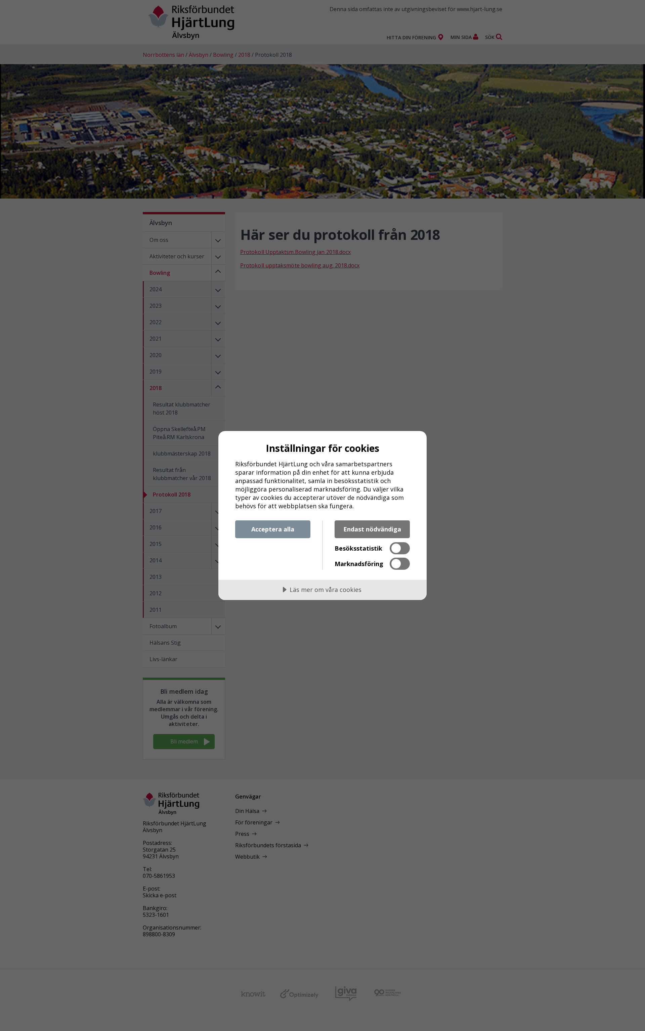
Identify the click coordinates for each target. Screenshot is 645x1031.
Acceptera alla (272, 529)
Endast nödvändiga (372, 529)
